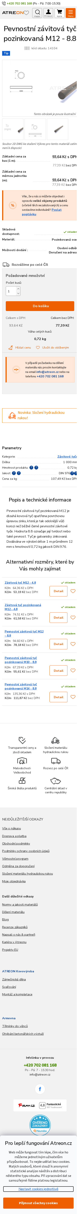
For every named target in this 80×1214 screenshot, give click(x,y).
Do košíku (41, 306)
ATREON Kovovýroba (18, 971)
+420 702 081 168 (50, 376)
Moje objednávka (14, 881)
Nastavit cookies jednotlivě (38, 1189)
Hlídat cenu (23, 348)
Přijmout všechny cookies (38, 1203)
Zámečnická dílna (14, 979)
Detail (58, 591)
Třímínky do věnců (15, 1026)
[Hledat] (37, 13)
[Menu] (71, 13)
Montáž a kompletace (17, 994)
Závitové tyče (67, 456)
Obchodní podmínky (16, 843)
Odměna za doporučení (18, 866)
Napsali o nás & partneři (18, 934)
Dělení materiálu (13, 912)
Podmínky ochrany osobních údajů (25, 851)
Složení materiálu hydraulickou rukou (27, 873)
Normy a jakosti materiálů (20, 904)
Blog (5, 919)
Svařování (9, 987)
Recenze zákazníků (15, 927)
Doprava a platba (14, 836)
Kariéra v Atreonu (14, 942)
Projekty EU (10, 950)
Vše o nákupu (11, 828)
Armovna (9, 1018)
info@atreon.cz (47, 372)
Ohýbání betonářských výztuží (23, 1034)
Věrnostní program (15, 858)
